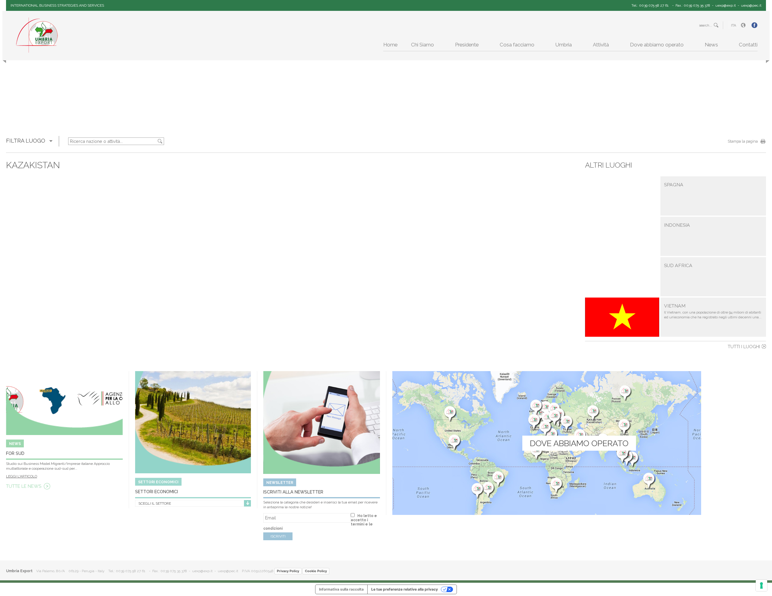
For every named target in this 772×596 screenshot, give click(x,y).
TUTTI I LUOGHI (744, 346)
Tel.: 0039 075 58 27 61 (650, 5)
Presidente (467, 45)
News (711, 45)
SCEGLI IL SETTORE (154, 503)
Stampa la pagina (743, 141)
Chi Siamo (422, 45)
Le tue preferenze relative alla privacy (404, 589)
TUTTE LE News (23, 486)
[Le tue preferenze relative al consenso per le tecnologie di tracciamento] (761, 585)
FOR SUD (15, 453)
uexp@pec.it (751, 5)
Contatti (748, 45)
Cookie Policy (316, 571)
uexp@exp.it (725, 5)
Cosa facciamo (517, 45)
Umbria (563, 45)
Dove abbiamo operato (657, 45)
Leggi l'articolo (21, 476)
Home (390, 45)
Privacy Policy (288, 571)
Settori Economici (156, 491)
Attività (601, 45)
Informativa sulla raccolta (341, 589)
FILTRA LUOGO (25, 140)
